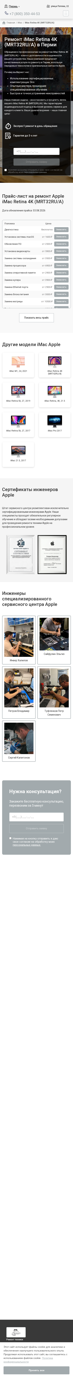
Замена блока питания (16, 294)
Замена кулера (12, 280)
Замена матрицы (13, 301)
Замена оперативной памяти (20, 272)
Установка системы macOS (19, 237)
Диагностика (11, 229)
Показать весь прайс (36, 317)
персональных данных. (35, 172)
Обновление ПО (12, 244)
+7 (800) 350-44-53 (25, 13)
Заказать (61, 229)
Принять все (36, 1370)
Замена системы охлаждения (20, 258)
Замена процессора (15, 265)
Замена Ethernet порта (16, 287)
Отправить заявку (36, 161)
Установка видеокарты (17, 251)
